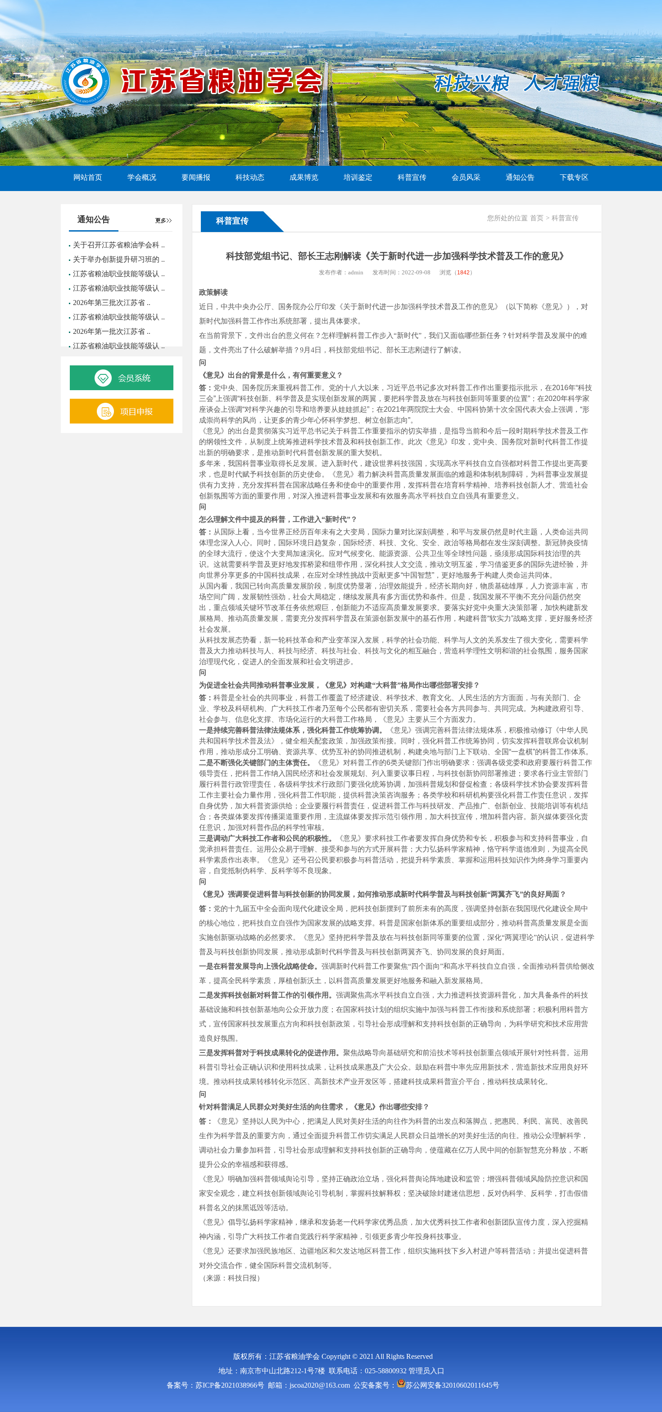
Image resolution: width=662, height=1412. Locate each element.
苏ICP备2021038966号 (229, 1385)
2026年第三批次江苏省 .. (111, 302)
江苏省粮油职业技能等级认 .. (119, 274)
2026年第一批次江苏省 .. (111, 331)
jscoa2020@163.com (320, 1385)
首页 (537, 218)
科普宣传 (565, 218)
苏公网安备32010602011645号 (452, 1385)
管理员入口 (426, 1371)
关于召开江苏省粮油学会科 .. (119, 245)
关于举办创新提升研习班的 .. (119, 259)
